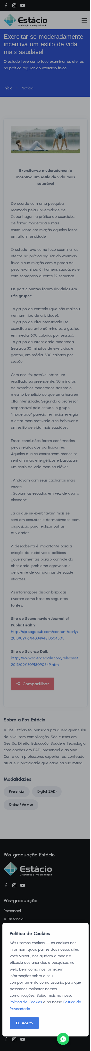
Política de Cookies (26, 1002)
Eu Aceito (24, 1023)
